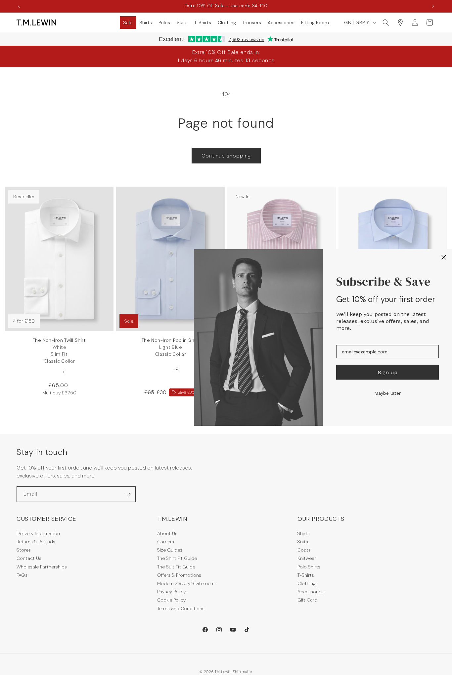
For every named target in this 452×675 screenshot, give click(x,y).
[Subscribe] (128, 494)
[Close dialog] (444, 257)
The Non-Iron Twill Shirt (59, 350)
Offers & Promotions (179, 575)
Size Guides (169, 550)
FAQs (22, 575)
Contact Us (29, 558)
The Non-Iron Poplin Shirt (171, 347)
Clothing (306, 583)
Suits (302, 542)
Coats (304, 550)
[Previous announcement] (19, 6)
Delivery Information (38, 533)
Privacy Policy (171, 592)
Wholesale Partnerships (42, 567)
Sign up (387, 372)
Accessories (310, 592)
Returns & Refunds (36, 542)
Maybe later (387, 393)
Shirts (303, 533)
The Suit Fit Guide (176, 567)
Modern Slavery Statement (186, 583)
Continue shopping (226, 156)
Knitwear (306, 558)
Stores (24, 550)
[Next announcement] (433, 6)
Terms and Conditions (180, 608)
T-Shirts (305, 575)
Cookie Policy (171, 600)
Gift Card (307, 600)
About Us (167, 533)
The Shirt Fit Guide (177, 558)
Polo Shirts (308, 567)
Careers (165, 542)
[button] (128, 22)
